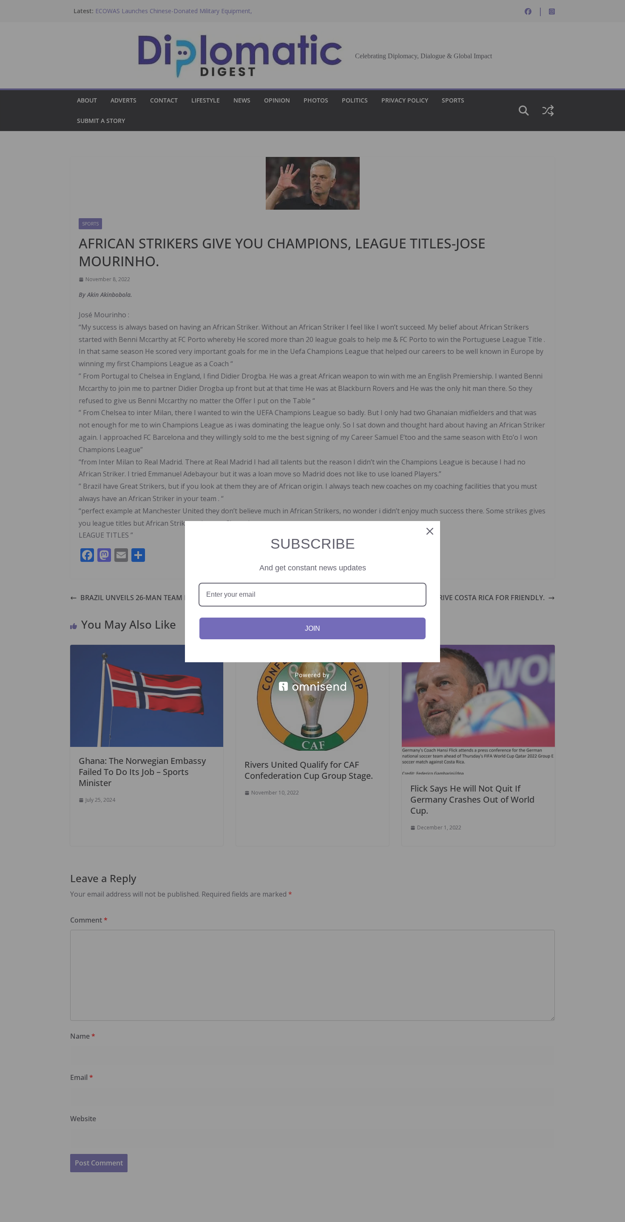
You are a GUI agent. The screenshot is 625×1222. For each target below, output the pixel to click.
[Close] (430, 531)
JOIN (312, 628)
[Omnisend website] (312, 681)
